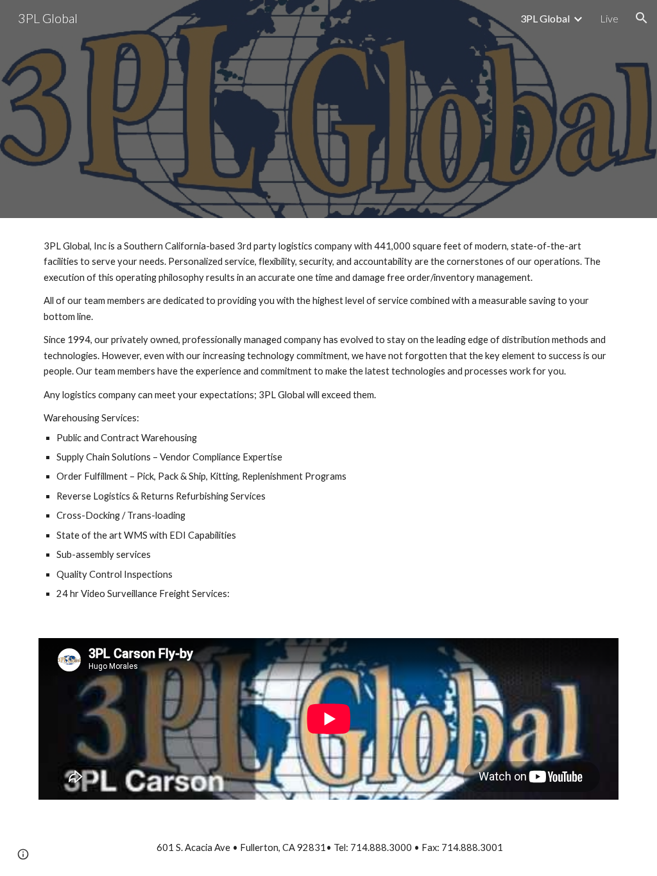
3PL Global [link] (545, 18)
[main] (328, 420)
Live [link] (609, 18)
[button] (641, 18)
